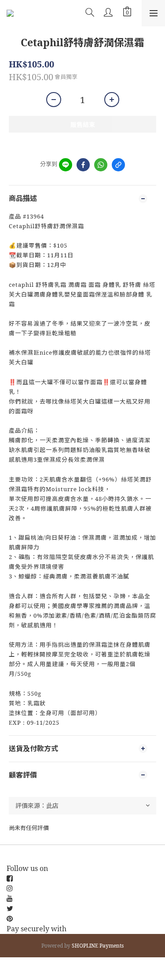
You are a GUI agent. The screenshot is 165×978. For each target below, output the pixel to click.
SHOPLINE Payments (98, 945)
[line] (65, 164)
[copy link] (118, 164)
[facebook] (83, 164)
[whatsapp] (100, 164)
